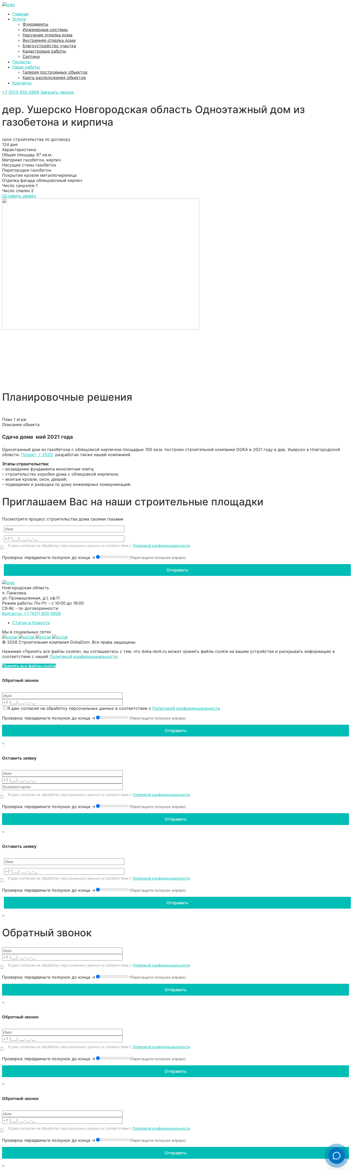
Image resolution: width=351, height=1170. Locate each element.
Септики (31, 56)
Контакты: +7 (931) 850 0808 (31, 613)
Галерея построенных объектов (55, 72)
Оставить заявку (19, 195)
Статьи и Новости (31, 622)
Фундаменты (35, 24)
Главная (20, 13)
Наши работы (26, 67)
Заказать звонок (57, 92)
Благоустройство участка (49, 45)
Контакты (22, 82)
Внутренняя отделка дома (49, 40)
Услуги (19, 19)
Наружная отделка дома (47, 34)
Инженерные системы (45, 29)
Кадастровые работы (44, 51)
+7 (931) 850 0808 (20, 92)
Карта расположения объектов (54, 77)
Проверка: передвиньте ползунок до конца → (48, 557)
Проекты (21, 61)
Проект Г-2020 (37, 454)
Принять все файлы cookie (29, 666)
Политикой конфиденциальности (161, 545)
